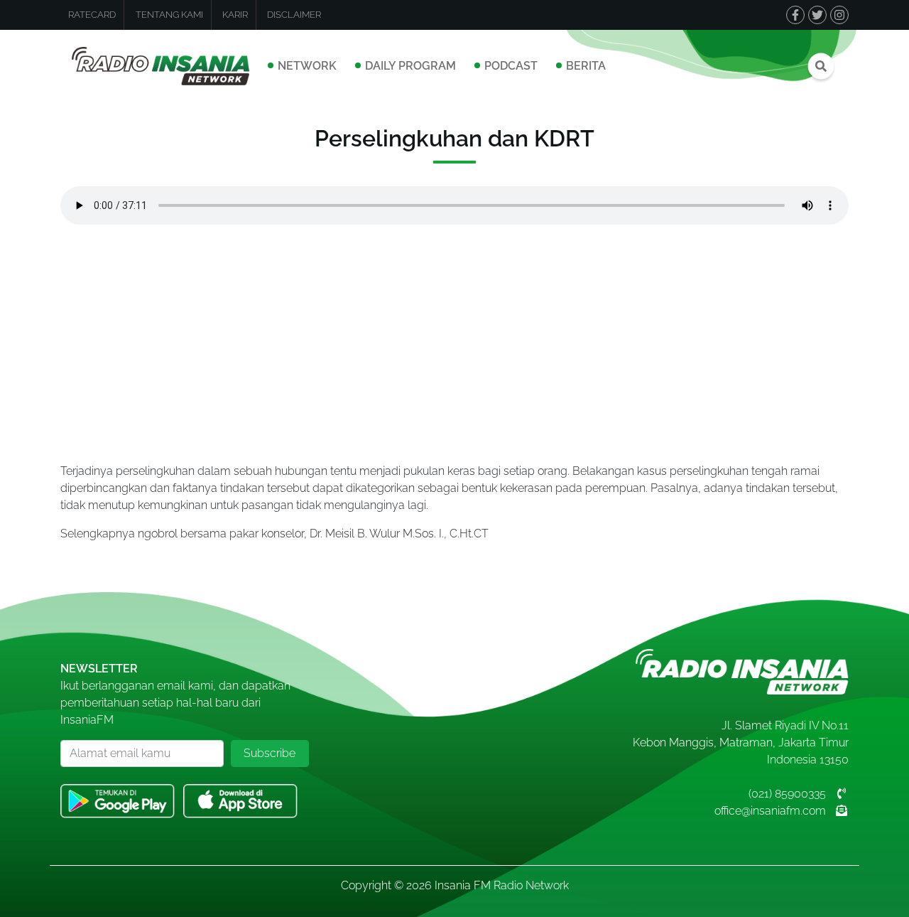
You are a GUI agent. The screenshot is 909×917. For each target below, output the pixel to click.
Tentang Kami (169, 14)
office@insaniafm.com (770, 810)
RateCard (92, 14)
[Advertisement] (454, 340)
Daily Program (410, 66)
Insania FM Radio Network (502, 885)
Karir (235, 14)
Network (307, 66)
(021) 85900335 (787, 793)
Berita (586, 66)
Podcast (511, 66)
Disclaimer (294, 14)
